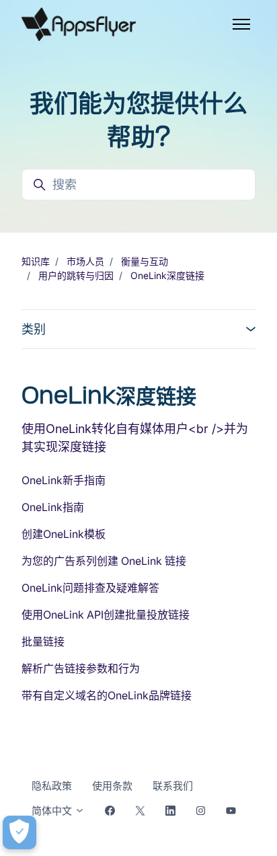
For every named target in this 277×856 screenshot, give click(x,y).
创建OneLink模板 (64, 534)
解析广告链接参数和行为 (81, 668)
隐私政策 (52, 785)
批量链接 (43, 641)
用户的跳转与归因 (76, 275)
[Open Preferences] (19, 832)
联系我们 (173, 785)
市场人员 (85, 261)
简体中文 (53, 810)
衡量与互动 (144, 261)
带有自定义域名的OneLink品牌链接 (107, 695)
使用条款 (112, 785)
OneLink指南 (53, 507)
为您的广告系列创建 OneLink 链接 (104, 561)
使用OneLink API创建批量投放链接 (106, 614)
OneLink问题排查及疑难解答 (90, 587)
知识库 (36, 261)
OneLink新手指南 (64, 480)
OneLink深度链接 (167, 275)
